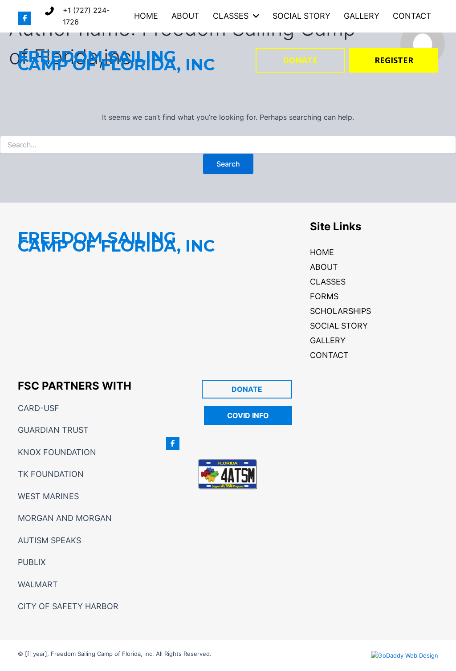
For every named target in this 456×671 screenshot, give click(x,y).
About (324, 267)
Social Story (339, 325)
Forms (324, 296)
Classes (328, 281)
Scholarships (340, 311)
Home (322, 252)
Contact (329, 355)
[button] (24, 18)
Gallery (328, 340)
